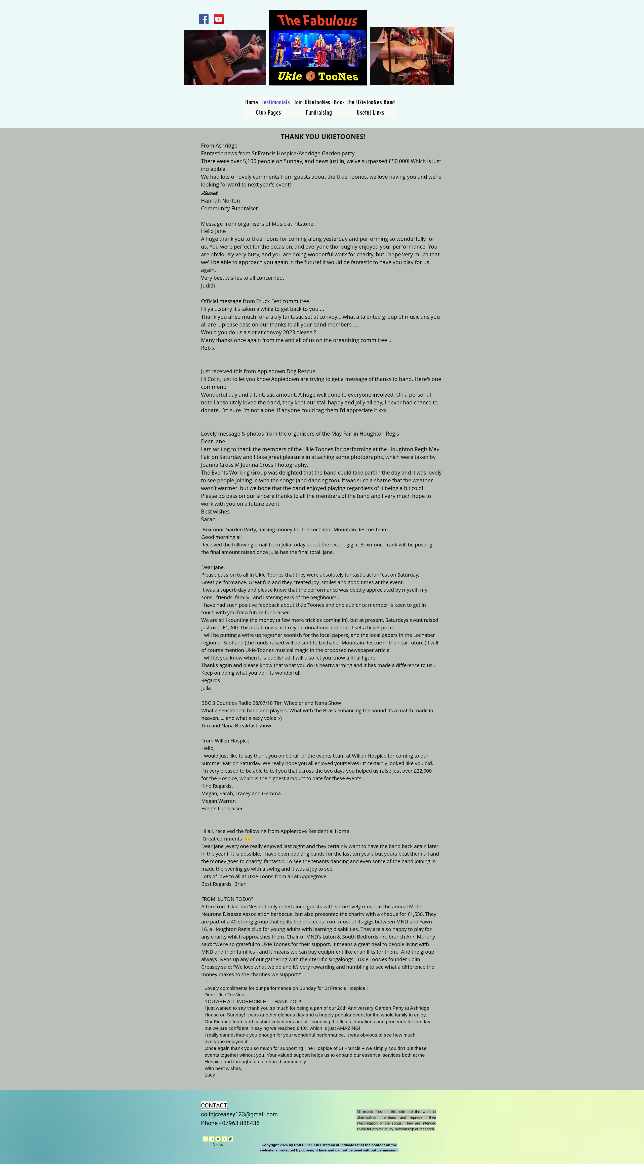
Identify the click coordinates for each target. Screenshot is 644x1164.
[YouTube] (219, 19)
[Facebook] (204, 19)
